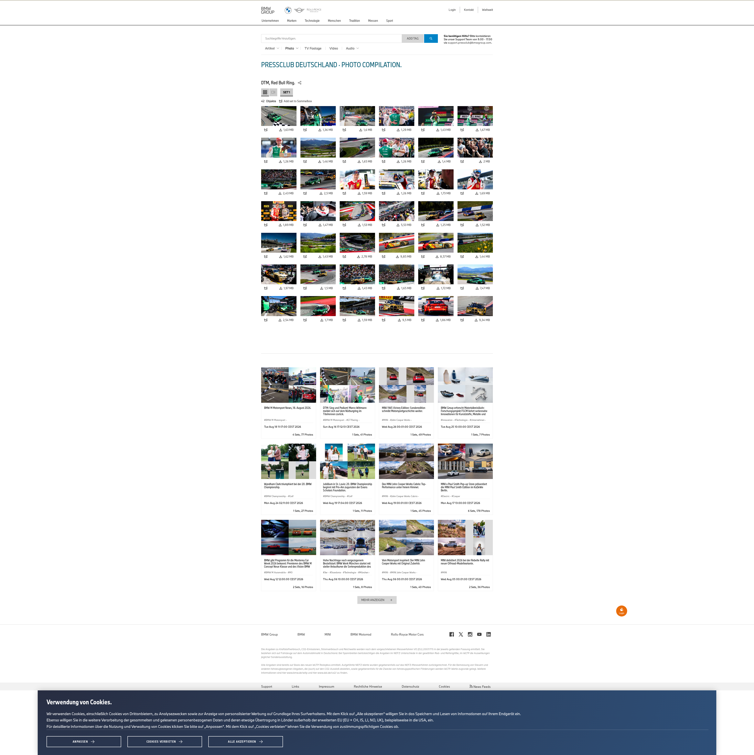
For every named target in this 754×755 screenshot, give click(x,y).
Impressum (326, 686)
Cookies (444, 686)
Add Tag (413, 38)
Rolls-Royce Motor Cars (407, 634)
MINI (328, 634)
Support (266, 686)
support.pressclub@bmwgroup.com (469, 42)
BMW (301, 634)
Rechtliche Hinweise (368, 686)
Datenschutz (410, 686)
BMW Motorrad (360, 634)
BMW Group (269, 634)
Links (295, 686)
